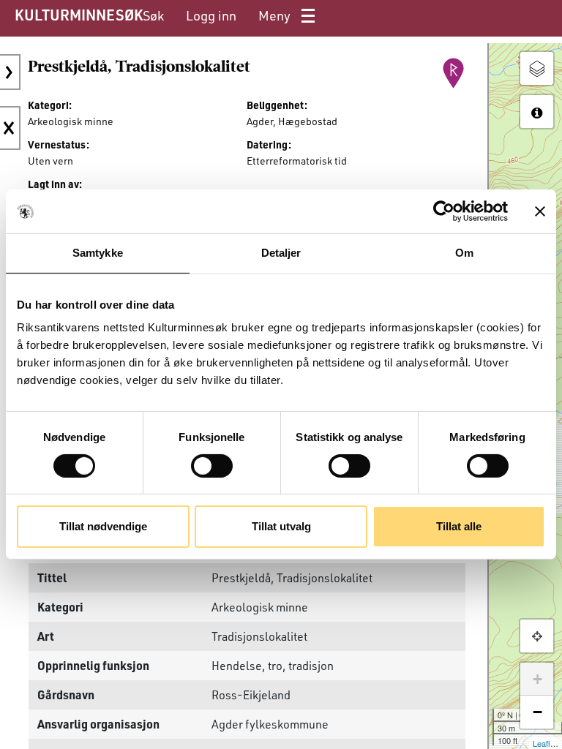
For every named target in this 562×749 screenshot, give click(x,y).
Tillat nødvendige (103, 526)
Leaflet (545, 743)
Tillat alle (459, 526)
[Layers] (536, 68)
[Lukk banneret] (540, 211)
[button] (536, 636)
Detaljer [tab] (281, 252)
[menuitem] (153, 16)
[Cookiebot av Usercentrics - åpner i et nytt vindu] (444, 211)
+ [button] (537, 679)
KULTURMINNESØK (79, 14)
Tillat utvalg (281, 526)
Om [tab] (464, 252)
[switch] (212, 466)
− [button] (537, 712)
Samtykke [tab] (97, 252)
